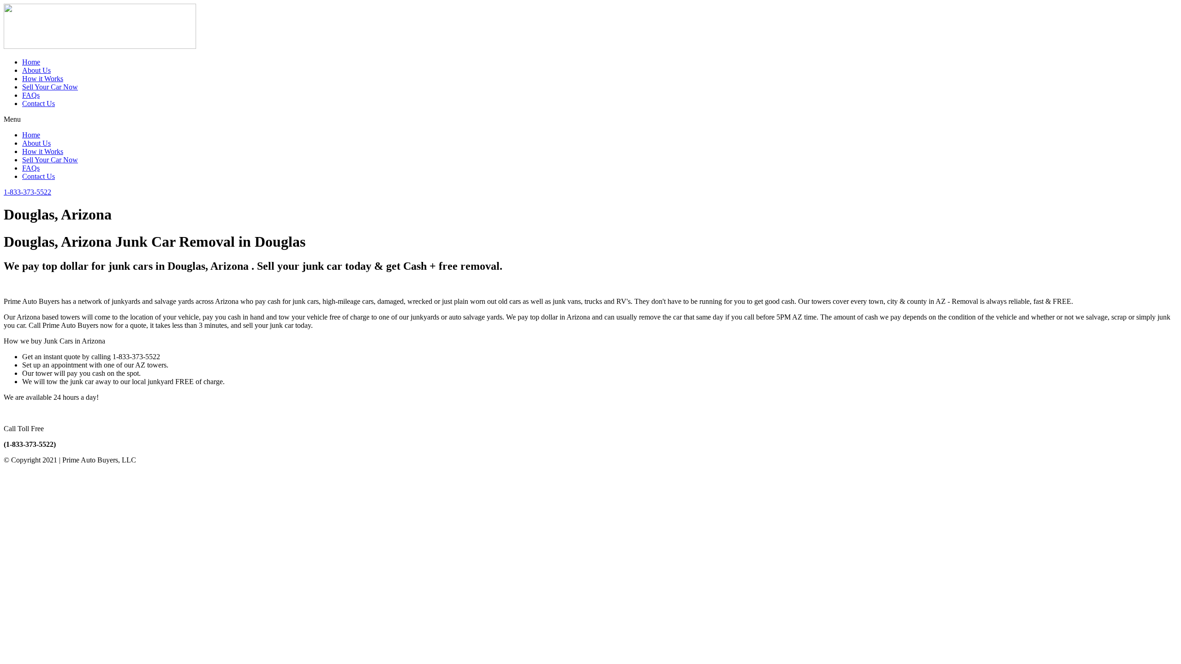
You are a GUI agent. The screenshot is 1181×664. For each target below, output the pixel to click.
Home (31, 62)
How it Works (42, 79)
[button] (590, 119)
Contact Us (38, 103)
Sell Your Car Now (50, 87)
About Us (36, 70)
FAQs (31, 95)
